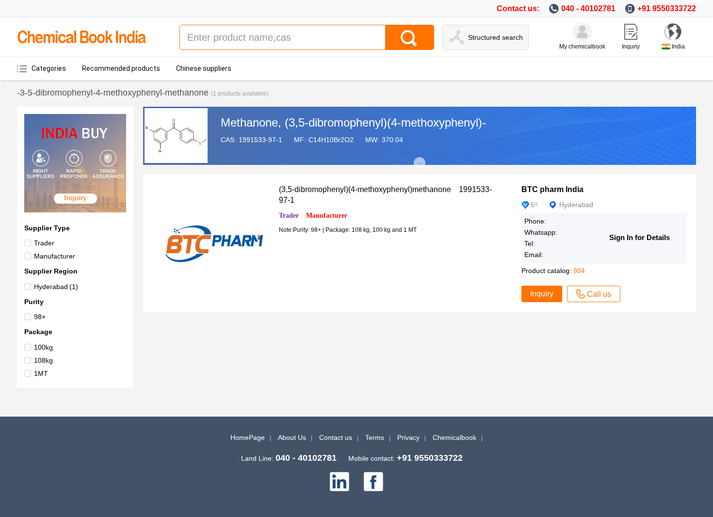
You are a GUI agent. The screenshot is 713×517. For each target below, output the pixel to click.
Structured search (495, 37)
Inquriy (631, 46)
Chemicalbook (454, 437)
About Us (292, 437)
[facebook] (373, 481)
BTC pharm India (552, 189)
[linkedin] (339, 481)
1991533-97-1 (260, 140)
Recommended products (121, 68)
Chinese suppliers (203, 68)
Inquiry (541, 294)
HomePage (247, 437)
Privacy (408, 437)
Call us (599, 294)
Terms (374, 437)
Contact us (335, 437)
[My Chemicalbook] (582, 32)
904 (579, 271)
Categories (49, 68)
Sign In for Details (639, 237)
